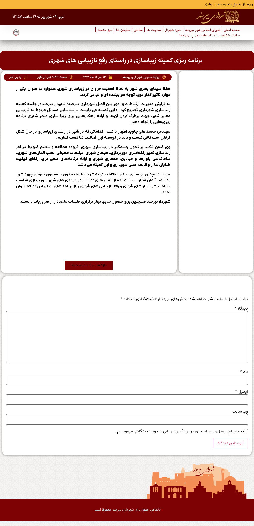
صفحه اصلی (232, 30)
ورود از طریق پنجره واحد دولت (229, 4)
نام (244, 372)
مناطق (138, 30)
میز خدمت (104, 30)
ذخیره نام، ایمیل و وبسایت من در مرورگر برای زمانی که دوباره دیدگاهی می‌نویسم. (180, 431)
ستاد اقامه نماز (204, 35)
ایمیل (241, 392)
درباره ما (184, 35)
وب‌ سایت (240, 411)
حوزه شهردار (173, 30)
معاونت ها (154, 30)
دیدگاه (241, 308)
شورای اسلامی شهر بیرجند (202, 30)
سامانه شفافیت (229, 35)
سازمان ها (123, 30)
